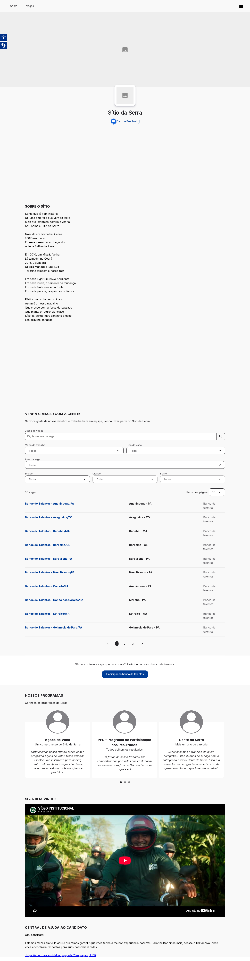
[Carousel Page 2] (125, 782)
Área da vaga (32, 459)
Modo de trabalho (35, 445)
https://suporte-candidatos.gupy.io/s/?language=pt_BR (60, 955)
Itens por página (196, 492)
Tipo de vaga (134, 445)
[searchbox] (125, 436)
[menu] (241, 6)
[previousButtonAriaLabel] (108, 643)
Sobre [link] (13, 6)
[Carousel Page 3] (129, 782)
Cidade (97, 473)
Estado (29, 473)
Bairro (163, 473)
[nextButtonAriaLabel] (142, 643)
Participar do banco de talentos (125, 674)
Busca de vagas (34, 430)
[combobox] (29, 451)
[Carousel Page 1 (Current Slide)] (121, 782)
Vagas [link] (30, 6)
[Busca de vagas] (220, 436)
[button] (241, 6)
